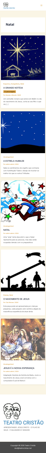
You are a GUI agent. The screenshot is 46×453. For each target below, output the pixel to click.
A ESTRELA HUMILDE (13, 161)
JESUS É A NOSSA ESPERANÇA (18, 368)
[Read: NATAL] (23, 201)
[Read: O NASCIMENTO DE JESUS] (23, 270)
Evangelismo (15, 84)
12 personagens (9, 91)
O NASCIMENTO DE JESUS (16, 299)
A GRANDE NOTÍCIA (13, 88)
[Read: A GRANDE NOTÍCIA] (23, 58)
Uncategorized (8, 157)
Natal (22, 84)
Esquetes (6, 84)
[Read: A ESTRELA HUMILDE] (23, 132)
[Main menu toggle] (41, 5)
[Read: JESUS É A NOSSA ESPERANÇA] (23, 339)
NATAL (6, 230)
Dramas (5, 295)
